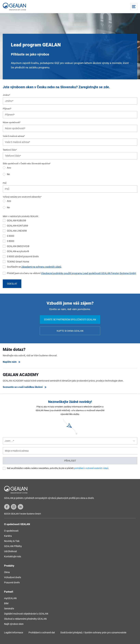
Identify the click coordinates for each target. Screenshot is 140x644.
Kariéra (8, 536)
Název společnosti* (11, 122)
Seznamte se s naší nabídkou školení (23, 387)
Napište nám (10, 361)
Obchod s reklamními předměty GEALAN (25, 618)
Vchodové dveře (12, 577)
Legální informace (13, 632)
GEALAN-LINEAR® (17, 230)
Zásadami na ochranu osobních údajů (41, 266)
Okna (7, 572)
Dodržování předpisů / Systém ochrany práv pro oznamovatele (93, 632)
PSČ (5, 183)
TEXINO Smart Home (18, 261)
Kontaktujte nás (12, 556)
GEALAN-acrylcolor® (18, 251)
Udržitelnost (10, 551)
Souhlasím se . (34, 266)
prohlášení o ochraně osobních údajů (91, 468)
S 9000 (10, 236)
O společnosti (11, 530)
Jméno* (6, 95)
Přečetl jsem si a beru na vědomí (71, 273)
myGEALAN (10, 598)
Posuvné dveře (12, 582)
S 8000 (10, 241)
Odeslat (12, 283)
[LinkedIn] (20, 506)
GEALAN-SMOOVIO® (18, 246)
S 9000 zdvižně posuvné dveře (23, 256)
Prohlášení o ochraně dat (42, 632)
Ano (9, 167)
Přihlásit (70, 460)
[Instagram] (13, 506)
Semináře (9, 608)
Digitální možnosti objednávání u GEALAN (26, 613)
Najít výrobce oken (14, 624)
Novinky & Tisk (11, 541)
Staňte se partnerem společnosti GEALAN (70, 319)
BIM (6, 603)
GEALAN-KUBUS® (16, 220)
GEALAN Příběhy (13, 546)
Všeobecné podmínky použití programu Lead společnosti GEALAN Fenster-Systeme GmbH (88, 273)
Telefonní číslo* (10, 150)
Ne (8, 174)
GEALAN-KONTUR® (17, 225)
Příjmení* (7, 109)
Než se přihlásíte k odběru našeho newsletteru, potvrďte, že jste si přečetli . (58, 468)
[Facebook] (7, 506)
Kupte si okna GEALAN (70, 330)
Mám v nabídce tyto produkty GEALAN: (21, 216)
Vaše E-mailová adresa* (14, 136)
